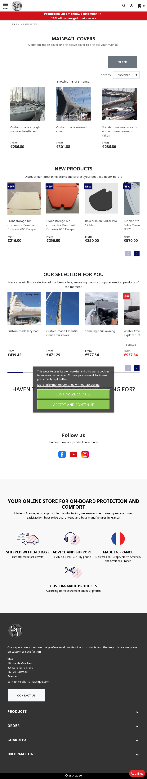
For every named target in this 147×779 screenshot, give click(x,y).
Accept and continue (73, 404)
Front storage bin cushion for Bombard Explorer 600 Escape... (22, 225)
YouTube (73, 454)
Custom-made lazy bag (22, 331)
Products (17, 711)
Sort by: (106, 75)
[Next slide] (137, 253)
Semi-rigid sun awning (100, 331)
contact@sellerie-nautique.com (28, 681)
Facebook (62, 454)
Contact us (26, 695)
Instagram (85, 454)
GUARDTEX (16, 739)
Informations (21, 754)
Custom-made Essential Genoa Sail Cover (62, 333)
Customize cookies (73, 394)
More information (49, 384)
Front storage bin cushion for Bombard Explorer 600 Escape (60, 225)
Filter (122, 62)
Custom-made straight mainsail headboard (25, 129)
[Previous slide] (128, 253)
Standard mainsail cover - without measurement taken (119, 131)
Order (13, 725)
